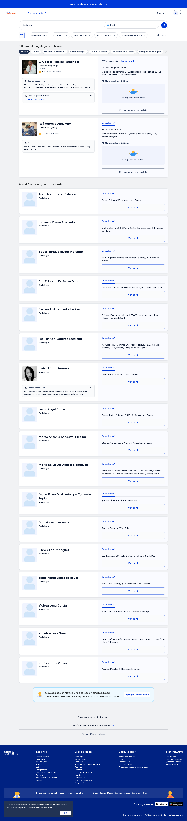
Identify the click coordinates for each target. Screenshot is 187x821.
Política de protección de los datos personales (164, 815)
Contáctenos (171, 756)
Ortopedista (80, 777)
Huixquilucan (41, 770)
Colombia (118, 793)
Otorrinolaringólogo (83, 780)
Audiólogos (91, 734)
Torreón (39, 775)
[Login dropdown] (177, 13)
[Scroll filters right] (149, 35)
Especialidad (124, 762)
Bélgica (103, 793)
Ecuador (127, 793)
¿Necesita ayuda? (173, 762)
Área (121, 759)
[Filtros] (22, 35)
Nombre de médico (127, 756)
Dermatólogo (80, 759)
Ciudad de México (43, 756)
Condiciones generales (132, 815)
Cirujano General (82, 783)
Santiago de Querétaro (46, 772)
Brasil (145, 793)
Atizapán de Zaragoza (150, 51)
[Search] (164, 25)
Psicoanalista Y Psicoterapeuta (88, 764)
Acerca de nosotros (174, 759)
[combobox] (61, 25)
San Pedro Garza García (46, 777)
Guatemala (137, 793)
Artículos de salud (126, 764)
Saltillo (39, 780)
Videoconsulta (172, 764)
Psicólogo (79, 756)
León (38, 767)
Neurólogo (79, 775)
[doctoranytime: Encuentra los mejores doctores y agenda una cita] (83, 734)
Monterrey (40, 759)
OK (65, 813)
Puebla (39, 764)
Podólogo (79, 762)
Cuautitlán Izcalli (99, 51)
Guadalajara (41, 762)
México (24, 51)
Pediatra (78, 767)
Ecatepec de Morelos (54, 51)
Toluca (35, 51)
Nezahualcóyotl (78, 51)
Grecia (95, 793)
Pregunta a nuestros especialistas (133, 767)
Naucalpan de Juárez (123, 51)
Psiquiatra (79, 770)
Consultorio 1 (127, 61)
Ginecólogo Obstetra (84, 772)
